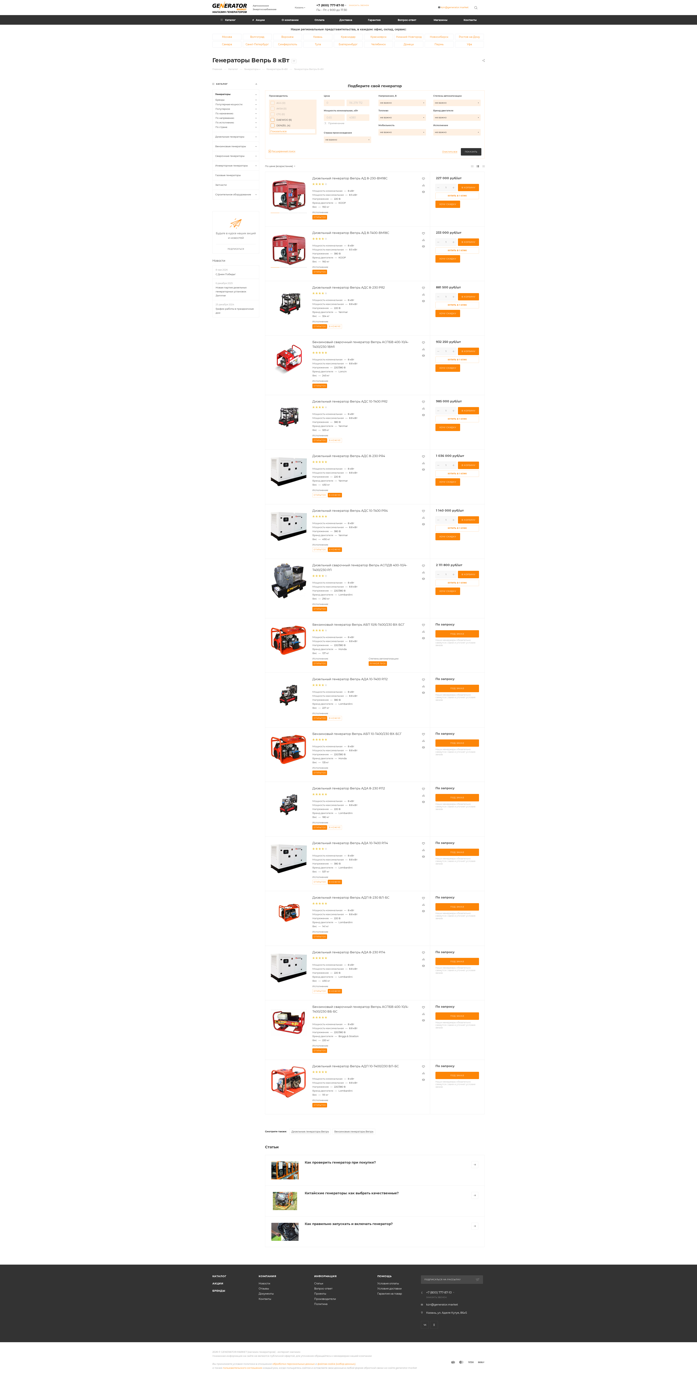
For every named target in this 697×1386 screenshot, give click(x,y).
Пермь (439, 44)
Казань (317, 37)
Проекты (320, 1293)
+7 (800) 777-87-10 (330, 5)
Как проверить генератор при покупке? (340, 1162)
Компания (267, 1276)
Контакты (265, 1299)
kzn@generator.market (454, 7)
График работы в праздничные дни (235, 310)
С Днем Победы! (225, 274)
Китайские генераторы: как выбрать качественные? (352, 1193)
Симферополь (287, 44)
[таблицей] (483, 166)
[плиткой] (472, 166)
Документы (266, 1293)
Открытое (320, 495)
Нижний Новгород (409, 37)
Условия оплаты (388, 1283)
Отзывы (264, 1288)
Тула (318, 44)
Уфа (469, 44)
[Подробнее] (474, 1164)
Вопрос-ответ (323, 1288)
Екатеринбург (348, 44)
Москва (227, 37)
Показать (471, 151)
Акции (217, 1283)
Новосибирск (439, 37)
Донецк (409, 44)
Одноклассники (434, 1325)
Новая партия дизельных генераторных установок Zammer (231, 291)
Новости (218, 260)
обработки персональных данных (293, 1363)
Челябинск (378, 44)
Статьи (318, 1283)
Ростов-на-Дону (469, 37)
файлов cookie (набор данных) (336, 1363)
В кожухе (335, 326)
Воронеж (287, 37)
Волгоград (257, 37)
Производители (325, 1299)
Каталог (219, 1276)
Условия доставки (389, 1288)
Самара (227, 44)
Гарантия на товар (389, 1293)
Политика (320, 1304)
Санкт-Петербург (257, 44)
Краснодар (348, 37)
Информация (325, 1276)
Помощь (384, 1276)
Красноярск (378, 37)
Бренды (218, 1290)
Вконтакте (425, 1325)
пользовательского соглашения (242, 1367)
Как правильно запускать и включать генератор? (349, 1224)
